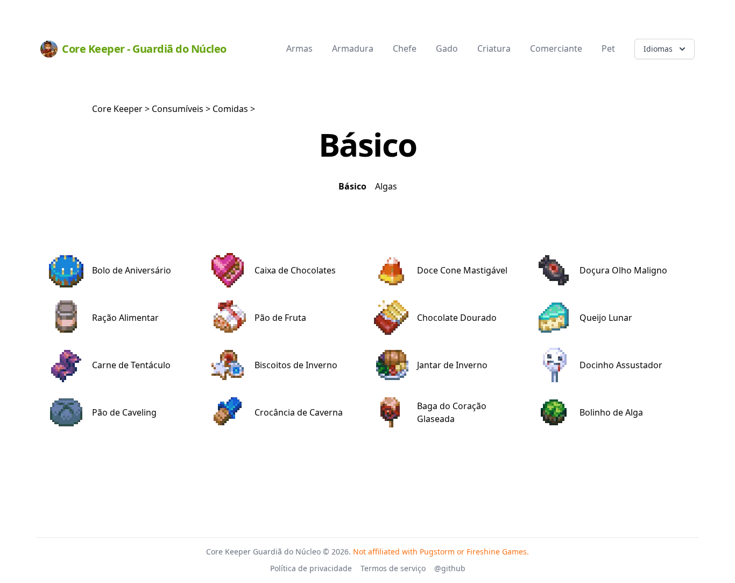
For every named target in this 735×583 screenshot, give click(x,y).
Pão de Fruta (280, 318)
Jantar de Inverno (452, 365)
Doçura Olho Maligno (623, 270)
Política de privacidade (311, 568)
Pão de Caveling (124, 412)
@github (449, 568)
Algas (386, 186)
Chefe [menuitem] (404, 48)
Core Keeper (117, 109)
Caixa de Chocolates (295, 270)
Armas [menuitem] (299, 48)
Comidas (230, 109)
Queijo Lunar (605, 318)
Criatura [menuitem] (494, 48)
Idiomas (658, 49)
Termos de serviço (393, 568)
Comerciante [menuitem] (556, 48)
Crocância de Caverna (299, 412)
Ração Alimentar (125, 318)
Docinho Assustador (620, 365)
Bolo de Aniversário (131, 270)
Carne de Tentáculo (131, 365)
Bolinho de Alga (611, 412)
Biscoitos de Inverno (296, 365)
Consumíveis (177, 109)
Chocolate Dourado (457, 318)
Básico (352, 186)
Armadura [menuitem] (352, 48)
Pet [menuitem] (608, 48)
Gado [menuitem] (447, 48)
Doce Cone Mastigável (462, 270)
